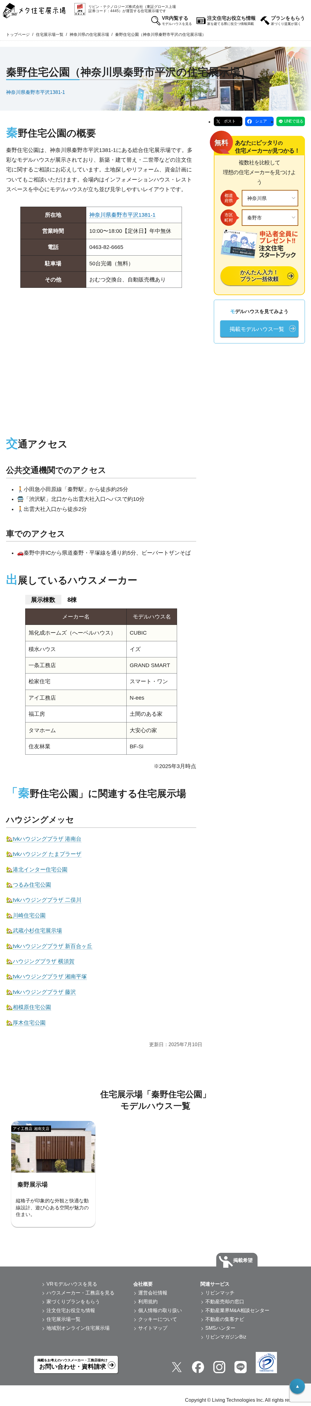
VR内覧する (177, 21)
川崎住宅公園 (29, 915)
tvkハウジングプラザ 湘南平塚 (50, 977)
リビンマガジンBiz (225, 1336)
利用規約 (148, 1301)
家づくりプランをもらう (73, 1301)
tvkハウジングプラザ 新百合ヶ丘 (52, 946)
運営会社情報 (152, 1292)
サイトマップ (152, 1328)
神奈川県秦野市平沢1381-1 (35, 92)
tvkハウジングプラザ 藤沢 (44, 992)
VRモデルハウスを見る (71, 1284)
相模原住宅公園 (32, 1007)
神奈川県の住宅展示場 (89, 34)
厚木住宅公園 (29, 1023)
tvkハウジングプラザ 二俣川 (47, 900)
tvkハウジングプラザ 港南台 (47, 839)
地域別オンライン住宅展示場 (78, 1328)
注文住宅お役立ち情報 (231, 21)
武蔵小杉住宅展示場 (37, 931)
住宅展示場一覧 (49, 34)
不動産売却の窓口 (224, 1301)
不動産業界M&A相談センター (237, 1310)
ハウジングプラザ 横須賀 (43, 961)
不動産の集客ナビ (224, 1319)
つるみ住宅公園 (32, 885)
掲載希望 (243, 1260)
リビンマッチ (219, 1292)
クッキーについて (157, 1319)
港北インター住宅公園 (40, 870)
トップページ (18, 34)
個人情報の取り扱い (160, 1310)
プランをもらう (288, 21)
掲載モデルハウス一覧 (257, 329)
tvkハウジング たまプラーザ (47, 854)
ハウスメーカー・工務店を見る (80, 1292)
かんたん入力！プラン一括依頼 (259, 275)
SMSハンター (220, 1328)
